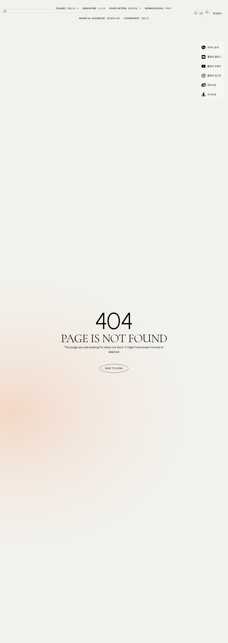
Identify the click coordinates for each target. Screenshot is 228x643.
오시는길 (211, 94)
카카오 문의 (213, 47)
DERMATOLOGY (158, 8)
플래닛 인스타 (214, 75)
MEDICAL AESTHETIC (99, 18)
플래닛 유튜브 (214, 66)
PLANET (65, 8)
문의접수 (217, 13)
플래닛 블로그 (214, 56)
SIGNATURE (93, 8)
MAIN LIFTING (123, 8)
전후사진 (211, 85)
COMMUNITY (136, 18)
